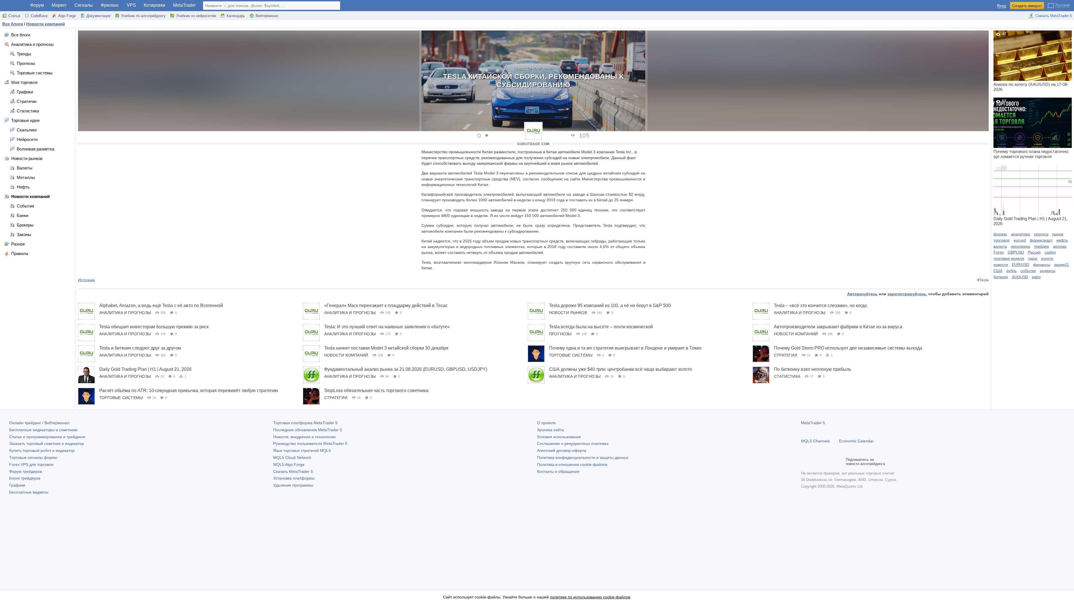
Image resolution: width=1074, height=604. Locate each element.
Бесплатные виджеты (28, 492)
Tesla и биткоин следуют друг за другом (140, 348)
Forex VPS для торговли (31, 464)
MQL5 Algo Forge (289, 464)
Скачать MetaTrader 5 (1053, 16)
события (1028, 270)
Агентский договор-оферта (561, 450)
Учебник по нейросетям (196, 16)
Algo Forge (67, 16)
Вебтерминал (267, 16)
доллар (1059, 246)
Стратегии (785, 355)
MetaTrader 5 (813, 423)
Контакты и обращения (558, 471)
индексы (1047, 270)
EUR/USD (1020, 264)
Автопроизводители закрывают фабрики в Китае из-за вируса (838, 326)
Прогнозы (560, 334)
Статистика (787, 376)
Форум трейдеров (25, 471)
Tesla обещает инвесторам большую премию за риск (154, 326)
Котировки (154, 5)
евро (1036, 277)
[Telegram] (813, 461)
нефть (1062, 240)
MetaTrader (184, 5)
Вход (1001, 6)
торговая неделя (1008, 258)
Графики (17, 485)
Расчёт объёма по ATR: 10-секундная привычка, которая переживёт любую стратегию (188, 390)
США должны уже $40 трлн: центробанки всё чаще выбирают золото (620, 369)
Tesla (984, 280)
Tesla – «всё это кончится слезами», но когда (820, 305)
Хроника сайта (550, 430)
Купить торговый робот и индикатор (42, 450)
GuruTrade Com (533, 144)
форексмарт (1041, 240)
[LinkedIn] (840, 461)
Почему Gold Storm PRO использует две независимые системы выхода (848, 348)
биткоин (1000, 277)
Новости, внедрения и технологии (304, 437)
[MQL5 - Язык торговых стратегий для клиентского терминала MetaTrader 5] (13, 6)
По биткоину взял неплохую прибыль (812, 369)
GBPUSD (1016, 252)
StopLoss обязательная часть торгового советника (376, 390)
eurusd (1020, 240)
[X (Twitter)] (822, 461)
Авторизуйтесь (862, 294)
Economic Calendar (856, 441)
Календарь (236, 16)
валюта (1000, 246)
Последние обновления (307, 430)
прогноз (1041, 234)
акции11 (1061, 264)
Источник (86, 280)
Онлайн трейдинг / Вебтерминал (39, 423)
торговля (1001, 240)
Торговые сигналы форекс (33, 457)
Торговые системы (570, 355)
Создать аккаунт (1027, 5)
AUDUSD (1020, 277)
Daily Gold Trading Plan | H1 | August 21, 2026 (145, 369)
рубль (1011, 270)
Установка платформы (294, 478)
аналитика (1020, 234)
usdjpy (1050, 252)
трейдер (1041, 246)
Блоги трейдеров (24, 478)
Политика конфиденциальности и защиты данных (582, 457)
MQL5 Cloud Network (292, 457)
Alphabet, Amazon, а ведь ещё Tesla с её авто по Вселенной (161, 305)
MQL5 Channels (815, 441)
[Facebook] (804, 461)
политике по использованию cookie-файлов (590, 597)
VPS (131, 5)
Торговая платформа (305, 423)
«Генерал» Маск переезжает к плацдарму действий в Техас (386, 305)
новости (1000, 264)
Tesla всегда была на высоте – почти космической (601, 326)
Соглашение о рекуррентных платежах (573, 443)
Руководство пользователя (310, 443)
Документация (98, 16)
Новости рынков (568, 312)
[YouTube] (831, 461)
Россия (1034, 252)
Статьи (14, 16)
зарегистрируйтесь (906, 294)
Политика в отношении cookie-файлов (572, 464)
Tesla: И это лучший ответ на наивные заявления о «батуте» (387, 326)
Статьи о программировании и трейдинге (47, 437)
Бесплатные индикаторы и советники (43, 430)
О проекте (546, 423)
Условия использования (559, 437)
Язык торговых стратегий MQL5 (302, 450)
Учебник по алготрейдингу (143, 16)
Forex (998, 252)
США (997, 270)
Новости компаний (533, 69)
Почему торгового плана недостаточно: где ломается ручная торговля (1031, 129)
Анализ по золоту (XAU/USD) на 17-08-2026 (1030, 62)
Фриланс (110, 5)
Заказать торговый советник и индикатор (46, 443)
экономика (1020, 246)
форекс (1000, 234)
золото (1047, 258)
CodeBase (39, 16)
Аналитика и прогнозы (125, 312)
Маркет (59, 5)
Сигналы (83, 5)
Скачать (293, 471)
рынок (1057, 234)
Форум (37, 5)
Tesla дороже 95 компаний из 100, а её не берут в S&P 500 (610, 305)
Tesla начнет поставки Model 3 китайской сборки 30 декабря (386, 348)
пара (1032, 258)
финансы (1041, 264)
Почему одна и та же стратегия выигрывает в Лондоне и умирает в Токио (625, 348)
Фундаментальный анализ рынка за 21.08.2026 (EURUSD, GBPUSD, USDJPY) (405, 369)
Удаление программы (293, 485)
